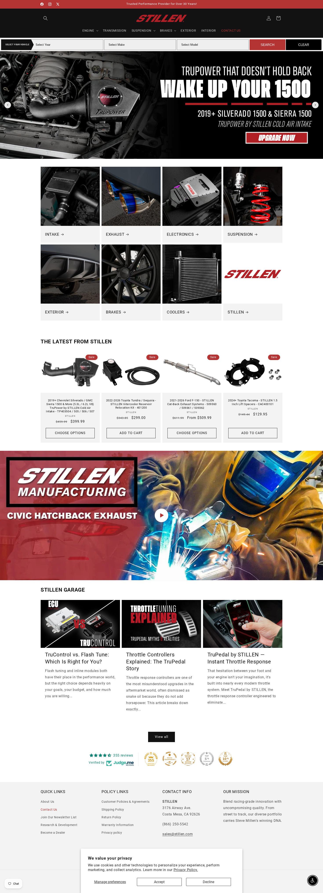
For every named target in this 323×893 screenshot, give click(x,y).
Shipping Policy (113, 809)
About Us (47, 802)
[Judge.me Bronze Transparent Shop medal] (170, 759)
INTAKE (52, 234)
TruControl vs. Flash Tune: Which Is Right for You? (77, 658)
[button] (45, 18)
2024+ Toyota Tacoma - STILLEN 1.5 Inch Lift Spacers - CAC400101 (253, 402)
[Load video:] (161, 515)
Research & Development (59, 825)
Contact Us (49, 809)
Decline (208, 882)
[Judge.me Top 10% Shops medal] (225, 759)
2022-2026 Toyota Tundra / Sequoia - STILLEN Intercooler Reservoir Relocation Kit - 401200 (131, 404)
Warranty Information (118, 825)
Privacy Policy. (186, 870)
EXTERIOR (54, 312)
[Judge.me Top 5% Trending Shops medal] (207, 759)
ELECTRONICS (180, 234)
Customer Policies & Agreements (126, 802)
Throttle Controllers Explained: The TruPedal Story (156, 662)
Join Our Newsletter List (58, 817)
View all (161, 737)
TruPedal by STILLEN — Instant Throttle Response (239, 658)
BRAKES (113, 312)
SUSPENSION (240, 234)
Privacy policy (112, 832)
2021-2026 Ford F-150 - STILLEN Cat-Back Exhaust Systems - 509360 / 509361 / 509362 (192, 404)
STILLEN (236, 312)
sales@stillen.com (177, 834)
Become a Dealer (53, 832)
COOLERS (176, 312)
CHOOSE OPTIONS (70, 433)
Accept (159, 882)
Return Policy (111, 817)
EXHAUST (115, 234)
